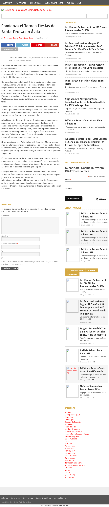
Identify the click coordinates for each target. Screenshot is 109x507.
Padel (67, 441)
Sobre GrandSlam (54, 2)
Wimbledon (69, 477)
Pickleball (69, 443)
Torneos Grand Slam (73, 463)
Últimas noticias (75, 270)
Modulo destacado (72, 429)
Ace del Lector (74, 2)
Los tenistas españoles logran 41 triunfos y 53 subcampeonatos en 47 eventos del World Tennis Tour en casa (84, 46)
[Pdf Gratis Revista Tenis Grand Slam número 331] (72, 225)
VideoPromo (70, 475)
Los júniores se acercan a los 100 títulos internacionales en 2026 (86, 29)
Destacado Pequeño (73, 422)
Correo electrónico (9, 243)
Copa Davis (69, 417)
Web (3, 251)
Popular (91, 270)
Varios (67, 470)
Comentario (6, 215)
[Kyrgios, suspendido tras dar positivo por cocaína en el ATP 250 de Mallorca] (72, 339)
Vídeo (67, 472)
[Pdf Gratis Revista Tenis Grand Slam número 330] (72, 243)
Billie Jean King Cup (72, 415)
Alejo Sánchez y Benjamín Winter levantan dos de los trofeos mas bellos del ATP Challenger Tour (85, 102)
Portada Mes (70, 446)
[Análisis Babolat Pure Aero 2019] (72, 361)
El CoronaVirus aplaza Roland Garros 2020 (91, 388)
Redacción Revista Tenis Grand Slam (18, 38)
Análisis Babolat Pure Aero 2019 (91, 352)
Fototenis (21, 2)
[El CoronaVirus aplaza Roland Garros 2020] (72, 397)
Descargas (35, 2)
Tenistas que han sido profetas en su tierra (84, 82)
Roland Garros (71, 455)
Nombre (5, 236)
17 (93, 380)
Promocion (69, 448)
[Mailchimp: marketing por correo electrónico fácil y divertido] (101, 201)
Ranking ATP (70, 451)
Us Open (68, 467)
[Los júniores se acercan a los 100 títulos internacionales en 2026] (72, 291)
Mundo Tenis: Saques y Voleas (77, 434)
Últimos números (73, 207)
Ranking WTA (70, 453)
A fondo (7, 2)
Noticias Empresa (72, 436)
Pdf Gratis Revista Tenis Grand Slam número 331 (83, 122)
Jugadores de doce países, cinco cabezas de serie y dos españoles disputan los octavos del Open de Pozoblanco (86, 142)
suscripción (69, 460)
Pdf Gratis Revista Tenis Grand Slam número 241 (92, 370)
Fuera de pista (70, 427)
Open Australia (71, 439)
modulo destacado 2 (73, 431)
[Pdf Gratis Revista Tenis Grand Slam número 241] (72, 373)
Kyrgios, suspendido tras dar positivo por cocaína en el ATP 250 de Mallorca (84, 66)
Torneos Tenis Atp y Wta (75, 465)
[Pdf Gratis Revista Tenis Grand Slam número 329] (72, 261)
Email (68, 179)
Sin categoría (70, 458)
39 (94, 362)
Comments (72, 274)
